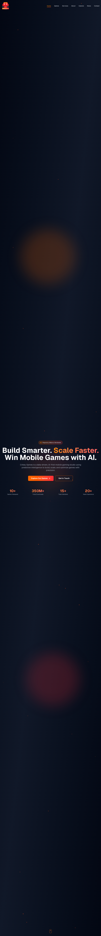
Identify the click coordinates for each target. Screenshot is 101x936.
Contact (96, 6)
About (73, 6)
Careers (81, 6)
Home (49, 6)
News (89, 6)
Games (56, 6)
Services (65, 6)
